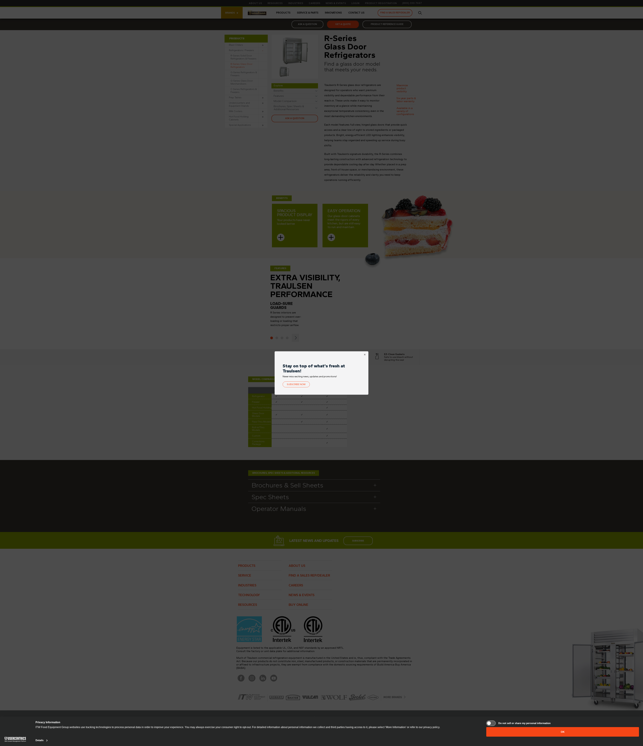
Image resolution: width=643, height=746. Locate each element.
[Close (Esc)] (364, 355)
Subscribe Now (296, 384)
